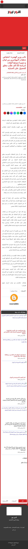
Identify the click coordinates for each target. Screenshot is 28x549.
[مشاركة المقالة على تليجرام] (14, 113)
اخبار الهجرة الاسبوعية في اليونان (17, 377)
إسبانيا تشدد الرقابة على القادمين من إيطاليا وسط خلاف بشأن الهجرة (15, 355)
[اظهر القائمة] (26, 6)
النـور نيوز (13, 544)
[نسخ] (8, 113)
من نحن (14, 529)
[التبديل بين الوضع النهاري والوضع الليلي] (2, 1)
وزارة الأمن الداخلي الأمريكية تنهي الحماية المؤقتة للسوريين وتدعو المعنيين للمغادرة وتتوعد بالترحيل (14, 400)
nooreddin (19, 107)
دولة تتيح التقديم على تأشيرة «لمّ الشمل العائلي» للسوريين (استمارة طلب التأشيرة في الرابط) (14, 332)
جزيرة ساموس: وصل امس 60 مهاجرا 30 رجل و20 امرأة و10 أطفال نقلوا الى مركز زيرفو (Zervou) (14, 448)
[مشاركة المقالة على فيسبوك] (24, 113)
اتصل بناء (22, 527)
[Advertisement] (14, 31)
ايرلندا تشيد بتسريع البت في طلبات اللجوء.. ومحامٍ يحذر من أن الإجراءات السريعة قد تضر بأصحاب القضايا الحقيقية (15, 424)
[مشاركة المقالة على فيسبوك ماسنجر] (11, 113)
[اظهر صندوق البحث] (2, 6)
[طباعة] (5, 113)
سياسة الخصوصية (7, 527)
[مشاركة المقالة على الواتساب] (18, 113)
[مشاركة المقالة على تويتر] (21, 113)
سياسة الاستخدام (16, 527)
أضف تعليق (23, 74)
